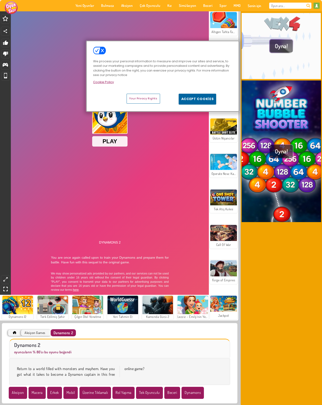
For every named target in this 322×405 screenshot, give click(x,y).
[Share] (5, 31)
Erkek (54, 392)
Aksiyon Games (35, 333)
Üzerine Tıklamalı (95, 392)
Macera (37, 392)
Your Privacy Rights (143, 98)
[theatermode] (5, 279)
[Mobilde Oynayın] (5, 76)
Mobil (70, 392)
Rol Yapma (123, 392)
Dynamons (193, 392)
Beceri (172, 392)
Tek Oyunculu (149, 392)
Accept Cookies (197, 99)
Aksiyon (18, 392)
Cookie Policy (103, 82)
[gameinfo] (5, 65)
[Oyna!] (281, 77)
